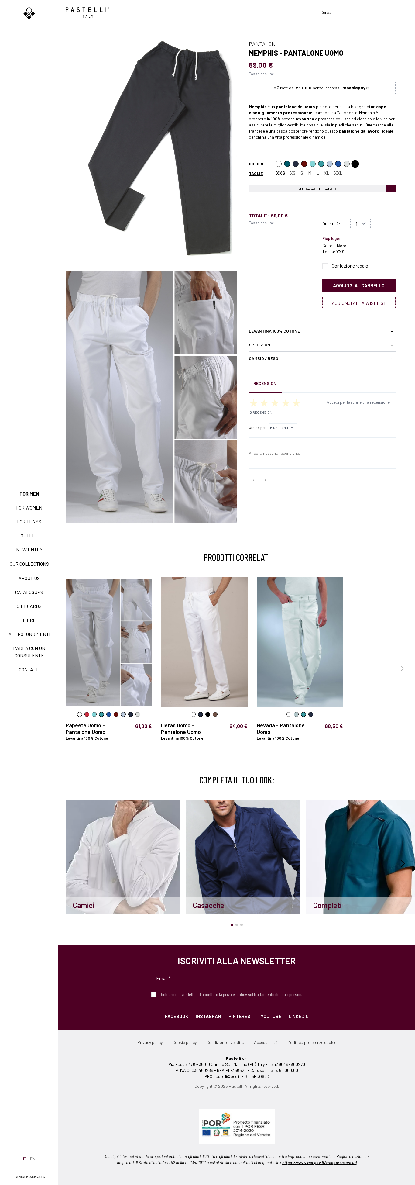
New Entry (29, 549)
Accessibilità (266, 1042)
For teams (29, 521)
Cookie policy (184, 1042)
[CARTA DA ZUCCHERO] (338, 164)
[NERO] (355, 164)
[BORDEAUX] (304, 164)
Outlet (29, 535)
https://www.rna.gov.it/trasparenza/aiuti (319, 1162)
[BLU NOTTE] (295, 164)
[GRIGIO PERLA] (346, 164)
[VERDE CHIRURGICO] (321, 164)
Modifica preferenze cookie (311, 1042)
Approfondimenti (29, 634)
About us (29, 578)
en (32, 1158)
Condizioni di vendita (225, 1042)
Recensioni (265, 383)
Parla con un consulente (29, 651)
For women (29, 507)
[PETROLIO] (287, 164)
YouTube (271, 1016)
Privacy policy (150, 1042)
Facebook (176, 1016)
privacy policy (235, 994)
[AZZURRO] (329, 164)
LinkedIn (299, 1016)
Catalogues (29, 592)
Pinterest (240, 1016)
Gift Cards (29, 606)
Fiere (29, 620)
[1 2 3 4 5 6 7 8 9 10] (360, 223)
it (24, 1158)
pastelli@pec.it (227, 1076)
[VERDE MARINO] (312, 164)
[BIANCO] (278, 164)
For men (29, 493)
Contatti (29, 669)
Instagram (208, 1016)
